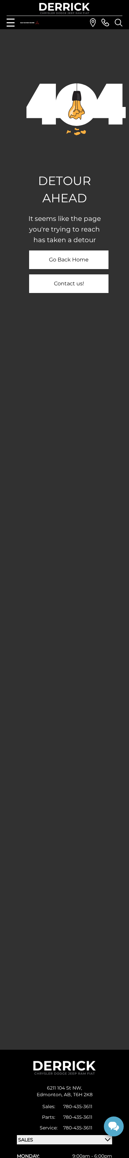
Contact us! (69, 283)
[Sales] (105, 22)
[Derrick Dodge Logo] (64, 8)
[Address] (93, 22)
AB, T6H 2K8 (78, 1095)
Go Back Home (69, 259)
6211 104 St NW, (64, 1088)
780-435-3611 (77, 1107)
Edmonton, (50, 1095)
